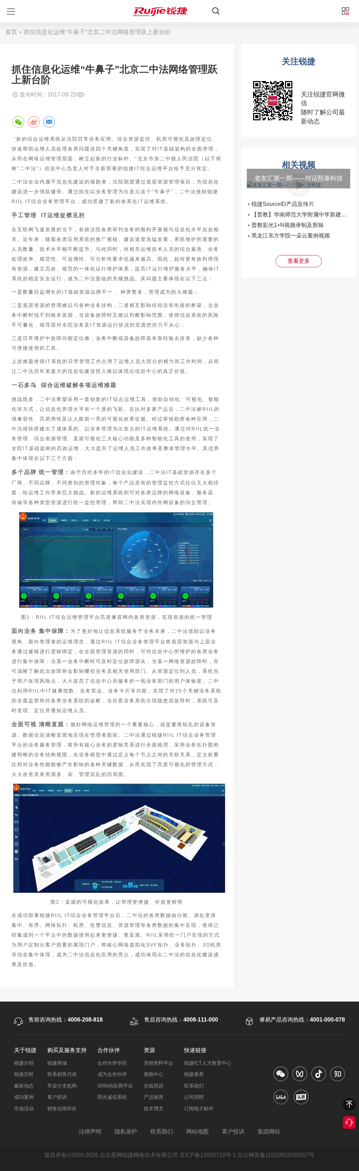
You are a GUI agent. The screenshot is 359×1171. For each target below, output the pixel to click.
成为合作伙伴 (112, 1074)
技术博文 (153, 1108)
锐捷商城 (57, 1063)
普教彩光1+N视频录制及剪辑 (287, 225)
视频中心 (153, 1074)
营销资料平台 (158, 1063)
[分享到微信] (18, 121)
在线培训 (153, 1086)
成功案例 (24, 1097)
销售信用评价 (62, 1108)
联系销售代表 (62, 1074)
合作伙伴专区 (112, 1063)
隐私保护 (126, 1132)
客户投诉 (57, 1097)
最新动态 (24, 1086)
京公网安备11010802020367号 (275, 1155)
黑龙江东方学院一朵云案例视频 (290, 236)
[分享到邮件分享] (49, 121)
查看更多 (298, 261)
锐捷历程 (24, 1074)
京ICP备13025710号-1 (208, 1155)
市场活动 (24, 1108)
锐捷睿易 (194, 1074)
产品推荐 (153, 1097)
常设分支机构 (62, 1086)
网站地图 (197, 1132)
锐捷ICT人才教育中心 (207, 1063)
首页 (11, 32)
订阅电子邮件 (199, 1108)
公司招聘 (194, 1097)
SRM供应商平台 (115, 1086)
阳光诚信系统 (112, 1097)
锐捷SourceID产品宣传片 (282, 204)
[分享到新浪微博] (33, 121)
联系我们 (194, 1086)
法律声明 (90, 1132)
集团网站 (269, 1132)
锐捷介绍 (24, 1063)
